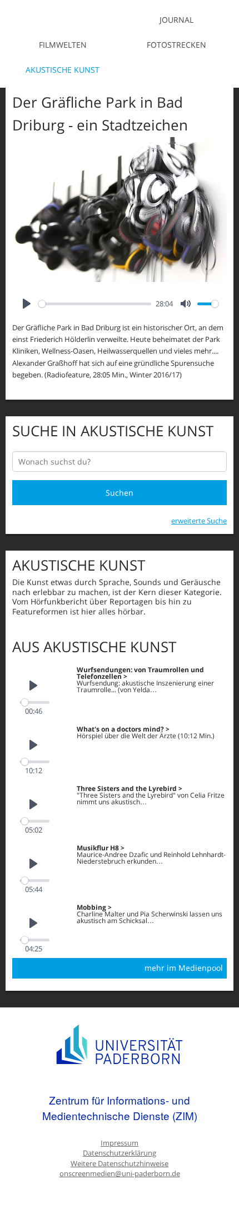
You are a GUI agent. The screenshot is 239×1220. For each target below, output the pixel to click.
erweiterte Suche (199, 521)
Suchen (119, 492)
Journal (176, 19)
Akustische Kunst (62, 69)
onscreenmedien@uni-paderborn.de (119, 1173)
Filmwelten (63, 44)
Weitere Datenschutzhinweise (119, 1163)
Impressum (119, 1143)
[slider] (94, 304)
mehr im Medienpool (184, 967)
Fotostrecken (176, 44)
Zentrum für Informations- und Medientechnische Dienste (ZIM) (119, 1107)
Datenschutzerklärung (119, 1153)
